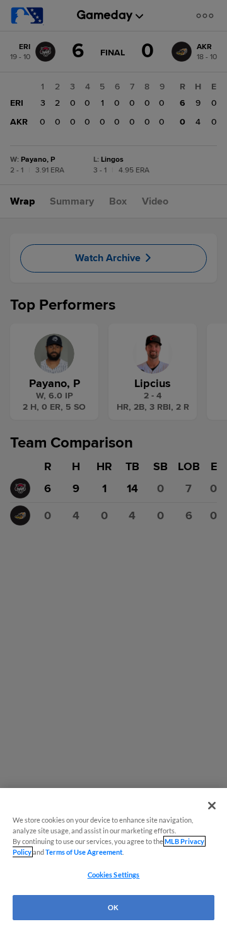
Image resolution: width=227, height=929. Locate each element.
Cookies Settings (114, 874)
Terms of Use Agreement (83, 852)
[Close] (212, 805)
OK (113, 907)
